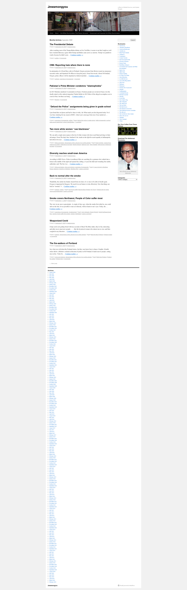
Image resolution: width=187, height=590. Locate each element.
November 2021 (53, 361)
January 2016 (52, 457)
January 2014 (52, 499)
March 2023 (52, 335)
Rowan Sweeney (54, 169)
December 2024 (53, 307)
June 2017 (51, 429)
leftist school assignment (56, 122)
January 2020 (52, 400)
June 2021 (51, 370)
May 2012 (51, 534)
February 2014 (52, 498)
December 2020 (53, 380)
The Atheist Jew (123, 103)
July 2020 (51, 389)
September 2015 (53, 464)
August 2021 (52, 366)
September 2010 (53, 569)
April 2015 (51, 473)
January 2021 (52, 379)
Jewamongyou (58, 6)
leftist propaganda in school (103, 120)
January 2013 (52, 520)
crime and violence (70, 167)
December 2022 (53, 340)
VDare (121, 121)
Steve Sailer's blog (123, 100)
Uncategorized (73, 212)
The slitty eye (122, 112)
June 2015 (51, 470)
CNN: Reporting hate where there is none (70, 64)
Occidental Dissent (123, 93)
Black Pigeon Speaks (124, 52)
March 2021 (52, 375)
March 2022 (52, 354)
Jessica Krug (107, 143)
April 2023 (51, 333)
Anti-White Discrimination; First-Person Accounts (74, 33)
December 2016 (53, 438)
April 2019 (51, 414)
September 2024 (53, 312)
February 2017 (52, 435)
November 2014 (53, 482)
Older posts (53, 263)
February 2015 (52, 477)
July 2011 (51, 552)
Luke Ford (121, 82)
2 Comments (63, 58)
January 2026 (52, 284)
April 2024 (51, 319)
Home (51, 33)
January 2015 (52, 478)
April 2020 (51, 394)
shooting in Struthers (64, 169)
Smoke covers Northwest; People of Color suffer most (76, 198)
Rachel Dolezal (77, 144)
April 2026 (51, 279)
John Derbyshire (123, 77)
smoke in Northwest (76, 214)
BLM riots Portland (101, 257)
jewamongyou (71, 47)
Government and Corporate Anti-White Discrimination (105, 33)
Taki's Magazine (123, 101)
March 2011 (52, 559)
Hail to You (122, 70)
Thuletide (121, 117)
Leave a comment (84, 169)
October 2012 (52, 526)
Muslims (57, 99)
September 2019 (53, 407)
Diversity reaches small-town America (68, 153)
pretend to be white (55, 144)
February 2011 (52, 561)
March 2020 (52, 396)
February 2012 (52, 540)
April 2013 (51, 515)
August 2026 (52, 272)
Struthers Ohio (74, 169)
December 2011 (53, 543)
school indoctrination (68, 122)
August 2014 (52, 487)
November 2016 (53, 440)
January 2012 (52, 541)
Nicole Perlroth (94, 212)
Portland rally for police (103, 189)
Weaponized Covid (59, 220)
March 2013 (52, 517)
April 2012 (51, 536)
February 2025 (52, 303)
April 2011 (51, 557)
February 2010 (52, 582)
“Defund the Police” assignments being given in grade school (80, 106)
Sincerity (121, 96)
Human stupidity (123, 73)
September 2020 (53, 386)
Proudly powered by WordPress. (127, 585)
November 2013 (53, 503)
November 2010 (53, 566)
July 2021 (51, 368)
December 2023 (53, 326)
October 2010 (52, 568)
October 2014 (52, 484)
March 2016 (52, 454)
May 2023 (51, 331)
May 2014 (51, 492)
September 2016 (53, 443)
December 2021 (53, 359)
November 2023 (53, 328)
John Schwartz (86, 212)
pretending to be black (66, 144)
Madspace (121, 84)
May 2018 (51, 417)
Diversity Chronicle (123, 61)
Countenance (122, 56)
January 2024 (52, 324)
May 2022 (51, 351)
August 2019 (52, 408)
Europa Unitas (122, 63)
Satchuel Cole (85, 144)
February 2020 (52, 398)
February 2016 (52, 456)
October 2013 (52, 505)
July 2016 (51, 447)
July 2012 (51, 531)
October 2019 (52, 405)
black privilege (99, 143)
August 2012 (52, 529)
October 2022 (52, 344)
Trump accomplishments (56, 191)
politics (57, 58)
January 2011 (52, 562)
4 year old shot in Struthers (101, 167)
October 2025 (52, 289)
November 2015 (53, 461)
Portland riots (59, 259)
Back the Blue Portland (84, 189)
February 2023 (52, 337)
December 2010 (53, 564)
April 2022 (51, 352)
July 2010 (51, 573)
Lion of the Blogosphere (125, 80)
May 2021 (51, 372)
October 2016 (52, 442)
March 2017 (52, 433)
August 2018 (52, 415)
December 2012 (53, 522)
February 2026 (52, 282)
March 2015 (52, 475)
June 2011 (51, 554)
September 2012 (53, 527)
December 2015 (53, 459)
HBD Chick (122, 72)
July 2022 (51, 347)
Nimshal (121, 89)
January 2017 (52, 436)
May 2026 (51, 277)
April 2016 (51, 452)
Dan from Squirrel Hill (124, 59)
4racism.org (122, 45)
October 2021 (52, 363)
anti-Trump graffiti (73, 189)
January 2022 (52, 358)
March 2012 (52, 538)
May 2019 (51, 412)
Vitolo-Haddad (93, 144)
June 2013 (51, 512)
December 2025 (53, 286)
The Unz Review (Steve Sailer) (126, 114)
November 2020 (53, 382)
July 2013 (51, 510)
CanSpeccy (122, 54)
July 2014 (51, 489)
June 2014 (51, 491)
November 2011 (53, 545)
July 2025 (51, 295)
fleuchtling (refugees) (124, 65)
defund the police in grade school (86, 120)
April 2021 (51, 373)
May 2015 (51, 471)
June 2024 (51, 316)
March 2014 (52, 496)
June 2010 (51, 575)
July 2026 (51, 274)
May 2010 (51, 576)
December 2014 (53, 480)
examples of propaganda (66, 79)
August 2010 (52, 571)
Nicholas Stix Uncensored (125, 87)
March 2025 (52, 302)
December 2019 (53, 401)
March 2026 (52, 281)
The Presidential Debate (61, 44)
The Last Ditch (122, 105)
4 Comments (63, 99)
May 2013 (51, 513)
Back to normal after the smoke (65, 175)
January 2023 (52, 338)
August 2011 (52, 550)
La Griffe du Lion (123, 79)
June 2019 (51, 410)
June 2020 (51, 391)
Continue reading (77, 55)
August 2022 (52, 345)
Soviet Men (122, 98)
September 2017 (53, 426)
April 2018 (51, 419)
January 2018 (52, 422)
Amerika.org (122, 51)
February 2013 (52, 519)
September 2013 (53, 506)
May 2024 (51, 317)
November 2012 (53, 524)
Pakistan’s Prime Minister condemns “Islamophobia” (76, 85)
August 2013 (52, 508)
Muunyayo (121, 86)
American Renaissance (124, 49)
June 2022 (51, 349)
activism (57, 79)
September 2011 (53, 548)
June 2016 (51, 449)
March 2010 (52, 580)
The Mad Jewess (123, 107)
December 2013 (53, 501)
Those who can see (123, 115)
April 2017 (51, 431)
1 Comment (77, 79)
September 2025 (53, 291)
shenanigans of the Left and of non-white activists (78, 143)
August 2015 (52, 466)
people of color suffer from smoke (61, 214)
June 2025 (51, 296)
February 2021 (52, 377)
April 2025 (51, 300)
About (56, 33)
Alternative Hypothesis (124, 47)
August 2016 (52, 445)
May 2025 (51, 298)
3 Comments (67, 259)
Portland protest (108, 234)
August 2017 (52, 428)
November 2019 (53, 403)
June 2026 (51, 275)
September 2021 (53, 365)
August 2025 (52, 293)
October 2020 (52, 384)
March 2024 (52, 321)
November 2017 (53, 424)
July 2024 (51, 314)
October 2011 (52, 547)
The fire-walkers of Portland (63, 243)
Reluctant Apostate (123, 94)
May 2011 (51, 555)
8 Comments (58, 146)
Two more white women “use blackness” (70, 128)
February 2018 (52, 421)
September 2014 (53, 485)
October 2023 (52, 330)
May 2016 (51, 450)
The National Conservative (125, 108)
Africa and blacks (59, 143)
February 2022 (52, 356)
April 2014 (51, 494)
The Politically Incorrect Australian (127, 110)
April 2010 (51, 578)
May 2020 (51, 393)
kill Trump (93, 189)
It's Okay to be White (124, 75)
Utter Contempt (123, 119)
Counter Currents (123, 58)
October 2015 (52, 463)
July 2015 (51, 468)
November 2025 (53, 288)
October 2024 (52, 310)
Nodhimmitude (122, 91)
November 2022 (53, 342)
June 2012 (51, 533)
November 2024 (53, 309)
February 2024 (52, 323)
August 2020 (52, 387)
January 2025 (52, 305)
